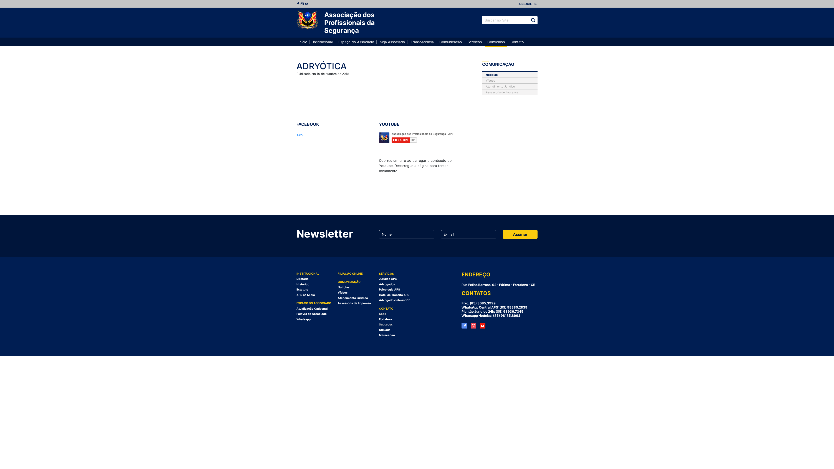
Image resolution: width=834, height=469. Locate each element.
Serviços (475, 42)
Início (303, 42)
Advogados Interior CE (394, 300)
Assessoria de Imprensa (502, 92)
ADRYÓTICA (321, 66)
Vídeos (490, 80)
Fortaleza (385, 319)
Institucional (323, 42)
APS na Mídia (305, 295)
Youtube (306, 3)
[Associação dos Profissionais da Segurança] (307, 20)
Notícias (492, 74)
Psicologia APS (389, 289)
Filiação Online (350, 273)
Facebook (298, 3)
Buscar (533, 20)
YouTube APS (482, 326)
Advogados (387, 284)
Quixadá (385, 330)
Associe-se (528, 4)
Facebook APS (464, 326)
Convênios (496, 42)
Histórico (302, 284)
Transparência (422, 42)
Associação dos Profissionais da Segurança (349, 22)
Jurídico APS (388, 279)
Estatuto (302, 289)
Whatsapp (303, 319)
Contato (517, 42)
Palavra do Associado (311, 313)
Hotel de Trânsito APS (394, 295)
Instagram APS (473, 326)
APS (299, 135)
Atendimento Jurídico (500, 86)
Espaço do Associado (356, 42)
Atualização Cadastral (312, 308)
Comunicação (450, 42)
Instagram (302, 3)
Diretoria (302, 279)
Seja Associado (392, 42)
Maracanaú (387, 335)
